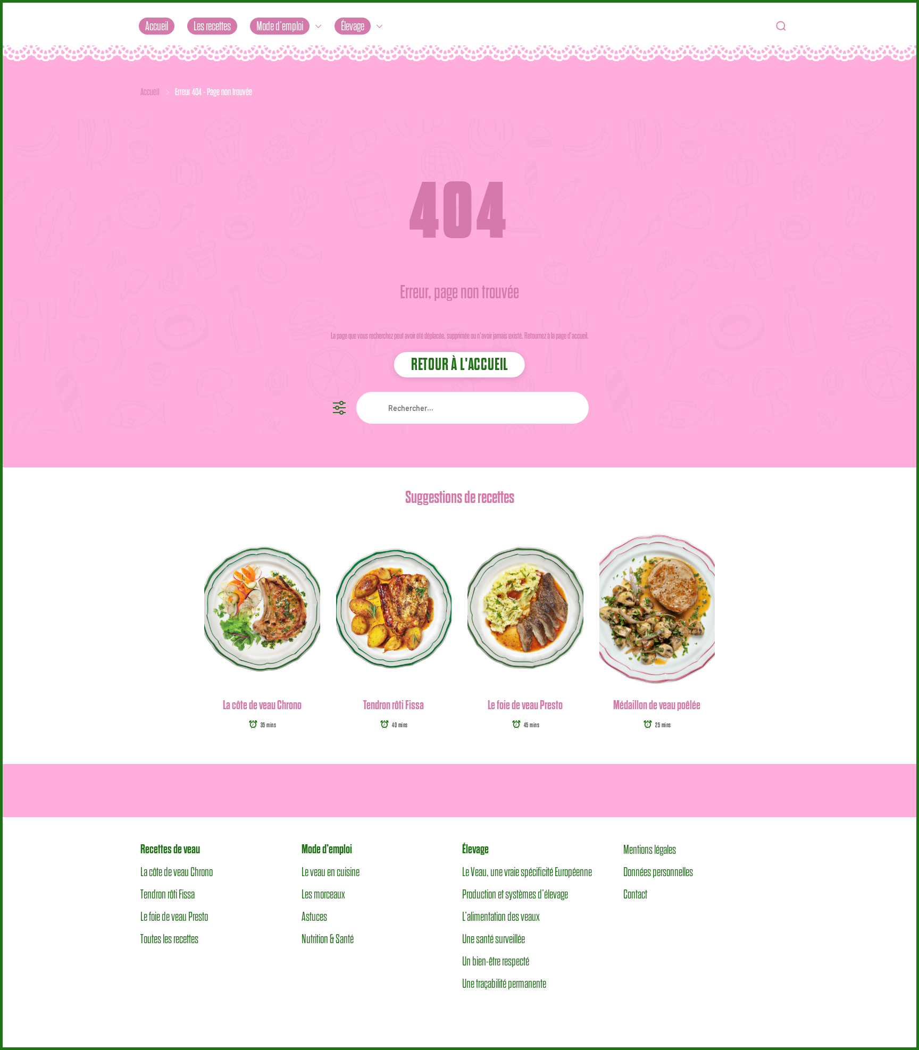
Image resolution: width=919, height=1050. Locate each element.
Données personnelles (658, 872)
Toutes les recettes (169, 939)
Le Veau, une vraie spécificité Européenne (527, 872)
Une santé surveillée (493, 939)
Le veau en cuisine (331, 872)
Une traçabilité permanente (504, 983)
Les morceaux (323, 894)
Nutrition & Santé (328, 939)
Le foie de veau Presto (525, 705)
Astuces (314, 916)
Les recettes (212, 26)
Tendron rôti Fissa (393, 705)
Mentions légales (649, 849)
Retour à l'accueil (459, 365)
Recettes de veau (170, 849)
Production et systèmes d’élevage (515, 894)
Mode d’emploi (279, 26)
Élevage (352, 26)
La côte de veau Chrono (262, 705)
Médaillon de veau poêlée (656, 705)
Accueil (156, 26)
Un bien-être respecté (495, 961)
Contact (635, 894)
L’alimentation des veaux (501, 916)
